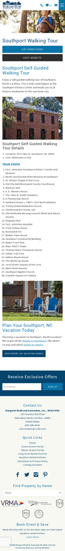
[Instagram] (36, 474)
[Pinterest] (45, 474)
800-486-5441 (32, 425)
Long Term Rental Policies (32, 453)
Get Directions (32, 49)
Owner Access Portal (32, 450)
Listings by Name (32, 464)
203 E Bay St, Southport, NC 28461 (36, 153)
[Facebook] (18, 474)
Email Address (22, 380)
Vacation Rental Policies (32, 457)
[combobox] (32, 492)
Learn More (32, 537)
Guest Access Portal (32, 446)
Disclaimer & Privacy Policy (33, 461)
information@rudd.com (32, 428)
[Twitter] (27, 474)
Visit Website (32, 57)
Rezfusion (30, 547)
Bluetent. (46, 547)
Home (32, 442)
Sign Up (52, 386)
